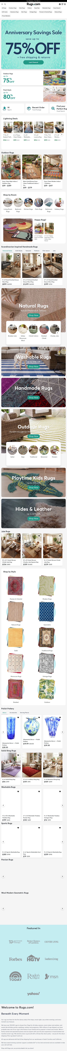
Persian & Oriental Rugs (45, 12)
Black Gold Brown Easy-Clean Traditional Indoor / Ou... (31, 183)
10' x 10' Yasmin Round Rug (31, 963)
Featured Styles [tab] (7, 251)
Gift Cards (4, 12)
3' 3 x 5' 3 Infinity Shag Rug (31, 779)
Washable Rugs (46, 8)
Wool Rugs (22, 8)
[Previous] (3, 172)
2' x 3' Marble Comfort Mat (31, 1005)
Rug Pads (36, 8)
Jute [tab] (54, 251)
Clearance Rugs (14, 12)
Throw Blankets (6, 16)
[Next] (62, 172)
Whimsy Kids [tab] (21, 1017)
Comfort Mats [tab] (7, 974)
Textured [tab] (28, 251)
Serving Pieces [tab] (24, 712)
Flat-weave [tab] (46, 251)
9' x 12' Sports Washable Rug (11, 852)
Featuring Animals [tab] (8, 1017)
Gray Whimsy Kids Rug (30, 1041)
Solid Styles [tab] (18, 251)
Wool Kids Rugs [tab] (33, 1017)
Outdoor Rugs (12, 8)
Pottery (30, 8)
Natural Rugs (58, 12)
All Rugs (4, 8)
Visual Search (56, 8)
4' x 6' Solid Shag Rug (8, 779)
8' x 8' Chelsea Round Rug (10, 963)
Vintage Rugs (33, 12)
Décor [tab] (4, 712)
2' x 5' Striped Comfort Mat (52, 1005)
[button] (61, 134)
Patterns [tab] (36, 251)
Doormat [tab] (17, 974)
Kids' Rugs (24, 12)
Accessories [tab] (13, 712)
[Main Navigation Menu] (2, 4)
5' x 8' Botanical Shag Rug (52, 779)
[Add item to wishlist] (18, 157)
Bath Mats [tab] (26, 974)
